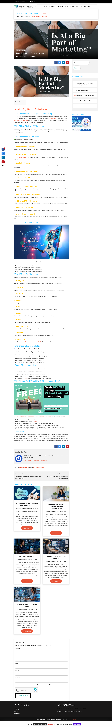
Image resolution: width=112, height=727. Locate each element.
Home (45, 6)
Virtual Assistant (21, 50)
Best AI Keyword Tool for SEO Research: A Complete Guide (57, 476)
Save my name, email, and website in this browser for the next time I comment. (38, 684)
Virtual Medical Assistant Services (27, 606)
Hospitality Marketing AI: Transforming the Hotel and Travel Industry (28, 476)
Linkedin (16, 711)
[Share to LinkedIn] (63, 63)
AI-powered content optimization (33, 342)
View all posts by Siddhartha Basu (33, 460)
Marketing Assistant (38, 467)
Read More (26, 528)
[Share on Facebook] (56, 63)
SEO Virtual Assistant (27, 556)
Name (17, 663)
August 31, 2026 (61, 511)
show (22, 102)
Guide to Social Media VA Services (56, 557)
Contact (87, 6)
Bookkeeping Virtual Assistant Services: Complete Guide (56, 506)
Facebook (16, 710)
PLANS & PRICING (63, 6)
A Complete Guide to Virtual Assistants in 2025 (27, 504)
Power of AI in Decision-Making (84, 106)
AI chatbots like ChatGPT (20, 157)
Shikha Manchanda (23, 508)
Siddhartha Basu (52, 511)
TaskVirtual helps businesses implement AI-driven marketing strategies (32, 416)
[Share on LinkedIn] (3, 158)
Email (17, 670)
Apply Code (77, 724)
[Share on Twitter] (59, 63)
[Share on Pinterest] (67, 63)
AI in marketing (52, 118)
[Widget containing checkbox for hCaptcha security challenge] (26, 690)
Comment (18, 648)
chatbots (24, 378)
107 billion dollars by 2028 (21, 120)
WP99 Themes (72, 719)
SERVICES (52, 6)
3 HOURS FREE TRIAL (76, 6)
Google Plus (17, 713)
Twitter (16, 708)
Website (44, 460)
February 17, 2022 (33, 508)
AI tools (16, 165)
